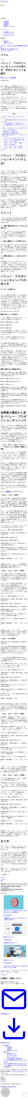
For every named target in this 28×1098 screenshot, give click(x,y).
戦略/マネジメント (6, 77)
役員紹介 (6, 24)
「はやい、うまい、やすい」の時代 (12, 143)
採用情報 (10, 1063)
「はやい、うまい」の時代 (10, 141)
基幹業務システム (9, 32)
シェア (2, 877)
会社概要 (6, 21)
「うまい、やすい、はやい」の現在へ (13, 147)
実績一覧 (15, 1060)
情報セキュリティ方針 (14, 1065)
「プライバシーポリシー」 (18, 1071)
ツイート (3, 879)
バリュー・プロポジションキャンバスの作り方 (13, 128)
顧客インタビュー (9, 42)
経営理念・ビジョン (9, 26)
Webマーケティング (19, 910)
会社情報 (6, 1045)
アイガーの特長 (8, 1060)
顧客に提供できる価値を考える (11, 133)
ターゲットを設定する (9, 129)
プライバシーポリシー (7, 50)
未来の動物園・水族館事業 (14, 1058)
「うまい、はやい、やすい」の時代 (12, 146)
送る (2, 880)
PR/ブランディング (9, 910)
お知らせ (15, 1063)
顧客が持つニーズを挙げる (10, 131)
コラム (5, 1063)
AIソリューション (9, 35)
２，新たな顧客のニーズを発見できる (13, 123)
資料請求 (7, 1067)
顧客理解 (13, 77)
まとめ (3, 149)
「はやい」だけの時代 (9, 144)
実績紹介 (6, 41)
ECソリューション (9, 33)
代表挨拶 (6, 23)
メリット (3, 118)
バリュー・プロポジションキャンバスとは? (12, 116)
